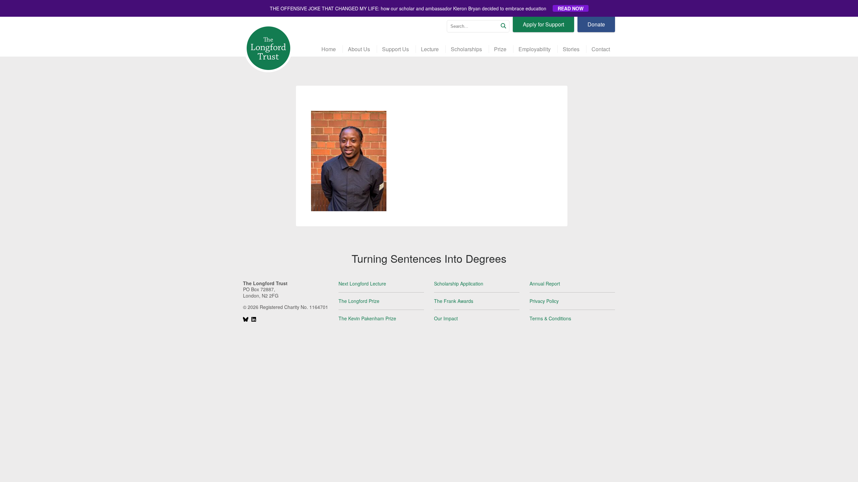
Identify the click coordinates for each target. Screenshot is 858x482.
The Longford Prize (359, 301)
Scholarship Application (458, 283)
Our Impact (446, 318)
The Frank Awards (453, 301)
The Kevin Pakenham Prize (367, 318)
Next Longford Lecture (362, 283)
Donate (596, 24)
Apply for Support (543, 24)
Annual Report (545, 283)
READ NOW (571, 8)
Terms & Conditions (550, 318)
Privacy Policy (544, 301)
